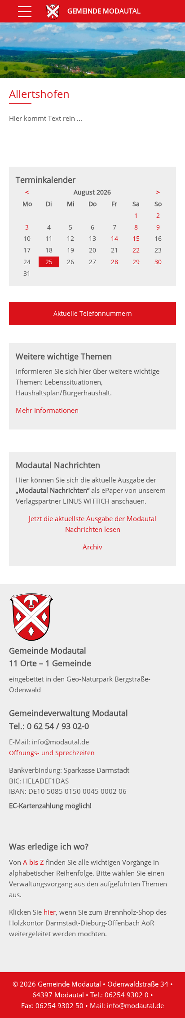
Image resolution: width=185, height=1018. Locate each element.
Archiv (92, 546)
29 (136, 261)
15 (136, 238)
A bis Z (33, 862)
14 (114, 238)
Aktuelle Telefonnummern (92, 313)
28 (114, 261)
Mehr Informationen (47, 410)
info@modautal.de (135, 1005)
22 (136, 250)
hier (50, 911)
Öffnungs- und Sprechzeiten (52, 752)
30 (158, 261)
